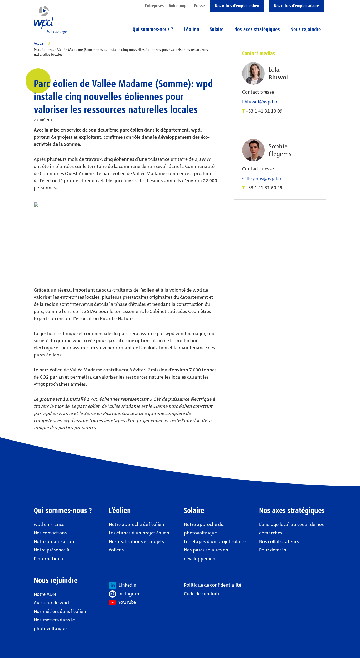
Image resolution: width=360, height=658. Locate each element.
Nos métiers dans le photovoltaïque (54, 624)
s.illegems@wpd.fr (261, 179)
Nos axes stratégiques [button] (257, 29)
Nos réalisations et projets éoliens (136, 545)
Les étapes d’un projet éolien (139, 533)
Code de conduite (202, 594)
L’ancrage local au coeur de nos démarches (291, 528)
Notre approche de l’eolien (136, 524)
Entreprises (154, 6)
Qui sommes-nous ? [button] (153, 29)
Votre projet (179, 6)
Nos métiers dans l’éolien (60, 611)
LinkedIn (126, 585)
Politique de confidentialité (212, 585)
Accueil (40, 43)
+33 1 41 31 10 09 (264, 111)
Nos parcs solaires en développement (206, 554)
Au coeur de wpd (51, 602)
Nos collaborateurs (279, 541)
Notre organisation (54, 541)
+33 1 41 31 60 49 (264, 188)
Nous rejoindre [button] (305, 29)
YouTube (126, 602)
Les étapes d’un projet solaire (215, 541)
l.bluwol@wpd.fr (260, 102)
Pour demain (272, 550)
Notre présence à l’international (51, 554)
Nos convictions (50, 533)
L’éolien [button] (191, 29)
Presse (199, 6)
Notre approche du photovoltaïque (204, 528)
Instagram (128, 594)
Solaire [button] (217, 29)
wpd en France (49, 524)
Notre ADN (45, 594)
